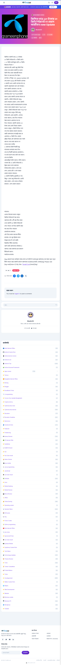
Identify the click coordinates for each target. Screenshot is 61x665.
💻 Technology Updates (9, 555)
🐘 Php (5, 516)
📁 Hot (4, 451)
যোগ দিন (52, 7)
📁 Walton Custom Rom (9, 582)
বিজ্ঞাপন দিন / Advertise (52, 638)
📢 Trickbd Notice (7, 570)
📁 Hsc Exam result (8, 455)
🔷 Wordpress (6, 604)
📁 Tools (5, 562)
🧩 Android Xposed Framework (11, 367)
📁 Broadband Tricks (8, 390)
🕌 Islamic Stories (7, 459)
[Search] (48, 2)
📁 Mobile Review (7, 490)
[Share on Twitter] (18, 276)
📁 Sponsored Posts (8, 536)
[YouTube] (9, 639)
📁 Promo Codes (7, 520)
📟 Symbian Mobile (8, 543)
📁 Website (6, 593)
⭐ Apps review (7, 371)
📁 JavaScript (6, 471)
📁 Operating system (8, 505)
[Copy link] (25, 276)
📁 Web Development (8, 589)
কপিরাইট (58, 660)
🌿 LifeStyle (6, 478)
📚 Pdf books (6, 513)
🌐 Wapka (5, 585)
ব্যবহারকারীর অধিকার (51, 660)
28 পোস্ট (28, 328)
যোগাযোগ (48, 633)
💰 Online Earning (7, 501)
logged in (17, 293)
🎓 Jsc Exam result (8, 474)
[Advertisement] (30, 200)
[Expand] (57, 371)
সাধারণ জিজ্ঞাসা (35, 638)
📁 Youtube (6, 608)
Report (15, 270)
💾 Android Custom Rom (9, 352)
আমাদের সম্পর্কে (35, 633)
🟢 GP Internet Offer (38, 15)
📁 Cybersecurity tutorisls (9, 409)
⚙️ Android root (7, 359)
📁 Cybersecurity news (9, 405)
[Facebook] (2, 639)
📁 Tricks (5, 574)
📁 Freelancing (7, 432)
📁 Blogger (6, 386)
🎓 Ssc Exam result (8, 539)
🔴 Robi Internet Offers (9, 528)
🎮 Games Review (7, 436)
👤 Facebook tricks (8, 425)
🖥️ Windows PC (7, 601)
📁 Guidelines (6, 444)
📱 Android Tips (7, 363)
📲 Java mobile (7, 463)
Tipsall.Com (26, 264)
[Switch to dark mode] (52, 2)
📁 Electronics (6, 421)
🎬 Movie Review (7, 493)
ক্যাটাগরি (48, 636)
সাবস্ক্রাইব (25, 652)
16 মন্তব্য (35, 328)
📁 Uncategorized (7, 578)
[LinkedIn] (13, 639)
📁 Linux (5, 482)
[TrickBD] (15, 631)
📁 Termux (5, 375)
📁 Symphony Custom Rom (10, 547)
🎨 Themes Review (8, 559)
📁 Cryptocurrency (8, 402)
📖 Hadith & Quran (7, 447)
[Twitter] (6, 639)
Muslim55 (39, 30)
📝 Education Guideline (9, 417)
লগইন (56, 2)
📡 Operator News (8, 509)
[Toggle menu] (4, 2)
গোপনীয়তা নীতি (39, 660)
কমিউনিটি (34, 636)
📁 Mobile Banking (8, 486)
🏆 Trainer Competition (9, 566)
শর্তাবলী (44, 660)
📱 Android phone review (9, 356)
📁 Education (6, 413)
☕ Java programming (8, 467)
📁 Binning (5, 382)
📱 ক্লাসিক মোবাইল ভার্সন (30, 662)
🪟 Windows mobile (8, 597)
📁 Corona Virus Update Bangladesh (12, 398)
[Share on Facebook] (14, 276)
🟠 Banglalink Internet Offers (10, 379)
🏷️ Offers (5, 497)
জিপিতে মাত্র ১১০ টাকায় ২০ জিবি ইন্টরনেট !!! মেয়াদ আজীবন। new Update (44, 21)
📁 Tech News (6, 551)
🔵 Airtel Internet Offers (9, 348)
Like (8, 270)
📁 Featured (6, 428)
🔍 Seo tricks (6, 532)
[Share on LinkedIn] (22, 276)
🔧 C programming (8, 394)
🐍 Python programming (9, 524)
